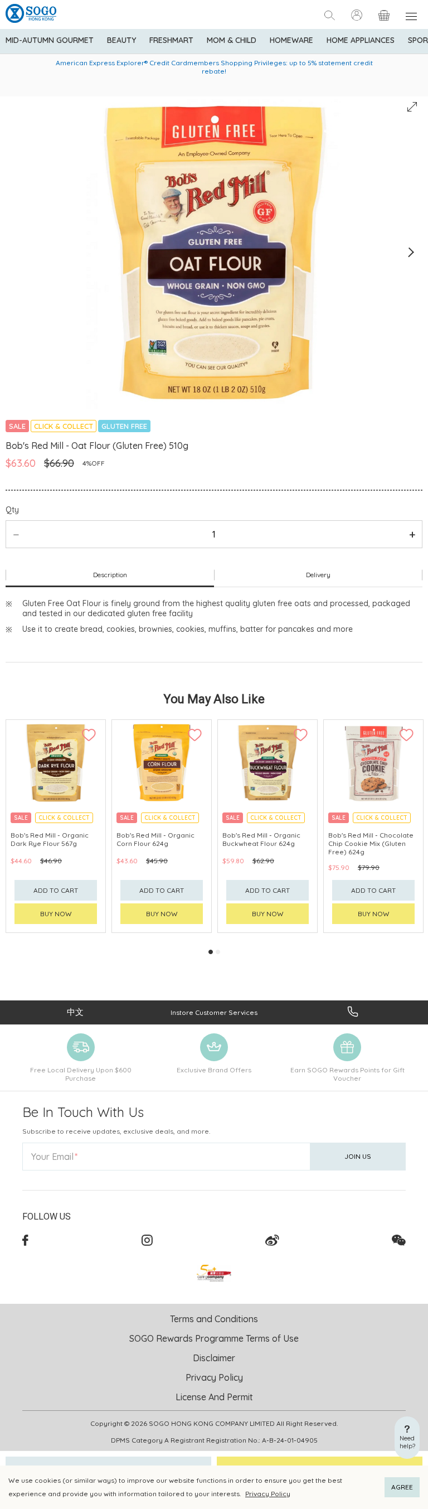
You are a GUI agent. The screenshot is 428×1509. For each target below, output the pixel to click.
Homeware (291, 40)
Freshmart (171, 40)
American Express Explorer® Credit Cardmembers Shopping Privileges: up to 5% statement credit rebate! (214, 67)
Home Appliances (361, 40)
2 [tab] (218, 952)
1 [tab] (210, 952)
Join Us (357, 1156)
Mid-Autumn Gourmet (50, 40)
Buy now (56, 914)
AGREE (402, 1487)
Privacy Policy (267, 1493)
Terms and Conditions (214, 1318)
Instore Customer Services (214, 1012)
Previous (18, 252)
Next (410, 252)
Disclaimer (214, 1357)
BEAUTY (121, 40)
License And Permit (214, 1396)
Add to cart (55, 890)
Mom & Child (231, 40)
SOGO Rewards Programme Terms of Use (214, 1338)
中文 (75, 1012)
